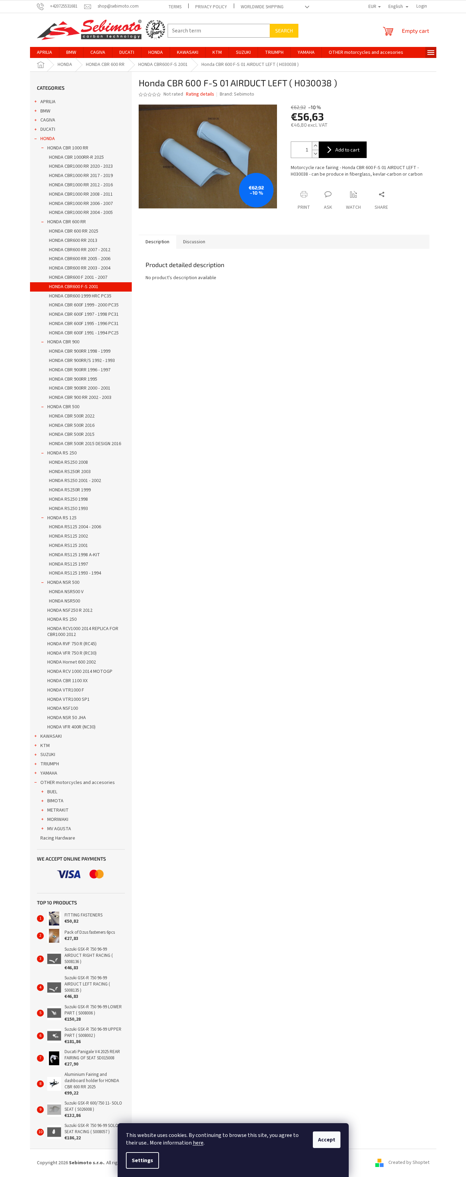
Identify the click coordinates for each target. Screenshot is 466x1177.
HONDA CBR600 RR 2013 (73, 240)
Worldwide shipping (262, 7)
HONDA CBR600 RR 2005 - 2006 (79, 258)
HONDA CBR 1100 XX (67, 680)
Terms (174, 7)
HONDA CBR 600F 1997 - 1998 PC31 (84, 314)
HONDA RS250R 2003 (70, 471)
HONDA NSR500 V (66, 591)
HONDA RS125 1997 (68, 564)
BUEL (52, 791)
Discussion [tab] (194, 241)
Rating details (200, 94)
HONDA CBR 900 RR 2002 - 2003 (80, 397)
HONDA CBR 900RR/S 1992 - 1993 (82, 360)
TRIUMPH (49, 764)
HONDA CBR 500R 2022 (72, 416)
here (198, 1143)
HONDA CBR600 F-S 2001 (73, 286)
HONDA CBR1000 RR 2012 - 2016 (81, 185)
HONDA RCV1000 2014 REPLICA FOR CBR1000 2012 (82, 631)
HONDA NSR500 (64, 601)
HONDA (47, 138)
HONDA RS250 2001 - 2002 (75, 480)
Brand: (237, 94)
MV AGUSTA (59, 828)
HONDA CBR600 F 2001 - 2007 (78, 277)
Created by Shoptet (408, 1162)
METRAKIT (58, 810)
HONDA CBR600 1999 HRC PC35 (80, 296)
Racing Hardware (57, 838)
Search (284, 30)
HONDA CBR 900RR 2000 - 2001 (79, 388)
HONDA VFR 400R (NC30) (71, 727)
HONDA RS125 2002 (68, 536)
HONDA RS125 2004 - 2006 (75, 526)
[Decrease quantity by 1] (315, 154)
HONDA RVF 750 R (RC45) (72, 643)
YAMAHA (48, 773)
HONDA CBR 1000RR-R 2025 (76, 157)
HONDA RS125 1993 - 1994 (75, 573)
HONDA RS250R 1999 (70, 490)
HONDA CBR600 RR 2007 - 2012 (79, 249)
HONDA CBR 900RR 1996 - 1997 (79, 369)
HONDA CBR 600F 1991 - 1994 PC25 (84, 333)
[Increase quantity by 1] (315, 146)
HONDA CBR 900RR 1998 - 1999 (79, 351)
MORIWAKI (57, 819)
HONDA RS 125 (62, 517)
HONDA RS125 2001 (68, 545)
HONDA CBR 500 (63, 406)
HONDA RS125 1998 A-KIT (74, 554)
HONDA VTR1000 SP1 (68, 699)
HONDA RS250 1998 (68, 499)
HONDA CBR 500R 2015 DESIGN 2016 (85, 443)
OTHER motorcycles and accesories (77, 782)
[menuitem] (44, 52)
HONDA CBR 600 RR (66, 221)
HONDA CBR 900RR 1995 (73, 379)
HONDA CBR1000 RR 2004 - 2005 (81, 212)
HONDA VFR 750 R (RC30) (72, 653)
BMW (45, 111)
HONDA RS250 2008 (68, 462)
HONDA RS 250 (62, 453)
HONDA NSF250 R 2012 (69, 610)
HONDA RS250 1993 (68, 508)
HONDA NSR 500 (63, 582)
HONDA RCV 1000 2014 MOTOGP (79, 671)
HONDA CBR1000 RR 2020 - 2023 (81, 166)
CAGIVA (47, 120)
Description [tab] (157, 241)
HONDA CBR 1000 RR (67, 148)
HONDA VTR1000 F (65, 690)
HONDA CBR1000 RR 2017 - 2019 (81, 175)
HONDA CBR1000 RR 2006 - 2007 (81, 203)
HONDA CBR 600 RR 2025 (73, 231)
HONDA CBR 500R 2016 (72, 425)
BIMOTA (55, 800)
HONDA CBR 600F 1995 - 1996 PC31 (84, 323)
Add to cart (347, 150)
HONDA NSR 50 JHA (66, 717)
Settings (142, 1160)
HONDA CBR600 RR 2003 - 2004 (79, 268)
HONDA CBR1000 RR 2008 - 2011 (81, 194)
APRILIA (48, 101)
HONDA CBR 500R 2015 (72, 434)
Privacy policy (211, 7)
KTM (45, 745)
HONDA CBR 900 (63, 342)
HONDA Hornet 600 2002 (71, 662)
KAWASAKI (51, 736)
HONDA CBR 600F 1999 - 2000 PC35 (84, 305)
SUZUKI (47, 754)
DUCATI (47, 129)
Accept (326, 1140)
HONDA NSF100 (62, 708)
